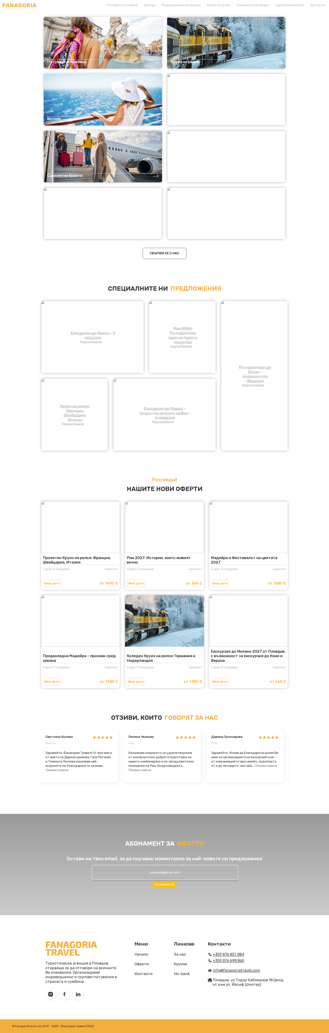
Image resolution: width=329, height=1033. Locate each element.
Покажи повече (56, 770)
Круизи (149, 5)
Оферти (142, 964)
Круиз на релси (218, 5)
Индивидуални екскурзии (181, 5)
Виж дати (52, 583)
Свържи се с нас (164, 253)
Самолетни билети (289, 5)
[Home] (19, 5)
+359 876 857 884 (228, 954)
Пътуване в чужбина (122, 5)
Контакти (317, 5)
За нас (180, 954)
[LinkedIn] (78, 994)
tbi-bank (182, 974)
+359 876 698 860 (228, 960)
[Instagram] (50, 994)
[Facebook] (64, 994)
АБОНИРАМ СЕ (164, 884)
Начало (141, 954)
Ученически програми (252, 5)
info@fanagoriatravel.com (236, 970)
